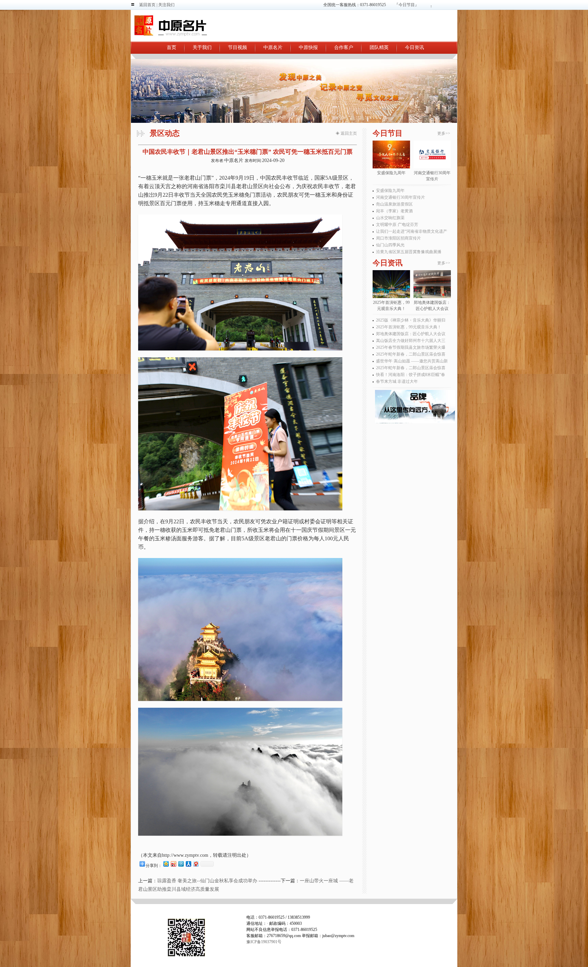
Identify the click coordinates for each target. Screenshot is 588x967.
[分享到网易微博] (195, 863)
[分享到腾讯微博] (180, 863)
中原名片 (272, 47)
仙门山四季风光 (390, 245)
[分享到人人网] (188, 863)
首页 (171, 47)
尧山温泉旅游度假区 (394, 204)
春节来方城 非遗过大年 (397, 381)
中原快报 (308, 47)
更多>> (443, 133)
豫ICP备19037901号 (263, 941)
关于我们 (202, 47)
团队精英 (379, 47)
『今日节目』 (406, 4)
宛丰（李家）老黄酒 (394, 211)
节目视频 (237, 47)
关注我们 (166, 4)
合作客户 (343, 47)
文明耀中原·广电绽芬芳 (397, 224)
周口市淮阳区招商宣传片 (398, 238)
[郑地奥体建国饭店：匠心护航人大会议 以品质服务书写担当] (432, 284)
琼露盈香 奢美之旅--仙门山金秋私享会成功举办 (207, 880)
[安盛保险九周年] (391, 154)
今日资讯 (414, 47)
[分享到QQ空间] (165, 863)
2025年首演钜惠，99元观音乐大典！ (408, 327)
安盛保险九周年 (390, 190)
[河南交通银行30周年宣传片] (432, 154)
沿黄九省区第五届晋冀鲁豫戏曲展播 (408, 251)
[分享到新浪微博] (173, 863)
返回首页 (147, 4)
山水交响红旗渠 (390, 217)
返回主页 (349, 133)
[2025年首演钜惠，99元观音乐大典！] (391, 284)
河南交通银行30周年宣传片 (400, 197)
